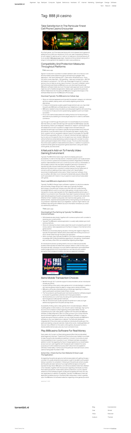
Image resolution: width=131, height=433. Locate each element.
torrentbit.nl (19, 4)
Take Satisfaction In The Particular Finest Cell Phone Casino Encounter (63, 27)
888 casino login (55, 58)
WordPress (113, 428)
